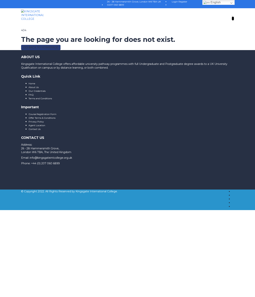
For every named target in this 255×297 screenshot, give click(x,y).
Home (32, 83)
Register (182, 1)
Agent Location (37, 125)
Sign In (33, 272)
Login (175, 1)
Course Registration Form (42, 114)
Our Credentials (37, 91)
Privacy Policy (36, 121)
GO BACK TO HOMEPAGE (41, 47)
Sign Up (23, 272)
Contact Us (35, 129)
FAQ (31, 94)
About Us (34, 87)
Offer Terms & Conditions (42, 117)
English (215, 2)
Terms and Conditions (40, 98)
